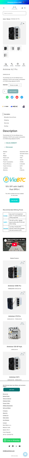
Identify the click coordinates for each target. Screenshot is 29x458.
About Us (5, 413)
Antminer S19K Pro (14, 286)
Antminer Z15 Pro (14, 316)
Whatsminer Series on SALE (14, 2)
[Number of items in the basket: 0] (24, 8)
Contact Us (5, 415)
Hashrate (5, 84)
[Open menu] (4, 8)
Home (4, 19)
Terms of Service (7, 398)
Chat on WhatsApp (13, 440)
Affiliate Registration (8, 405)
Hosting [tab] (6, 126)
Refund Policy (6, 396)
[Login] (22, 8)
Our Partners (6, 420)
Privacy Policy (6, 403)
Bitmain (8, 19)
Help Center (6, 417)
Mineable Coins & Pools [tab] (10, 117)
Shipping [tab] (6, 120)
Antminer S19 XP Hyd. (14, 346)
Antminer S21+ (14, 377)
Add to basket (13, 91)
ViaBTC (5, 222)
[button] (23, 23)
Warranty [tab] (6, 123)
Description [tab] (7, 114)
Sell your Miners (7, 408)
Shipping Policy (6, 401)
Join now (11, 389)
